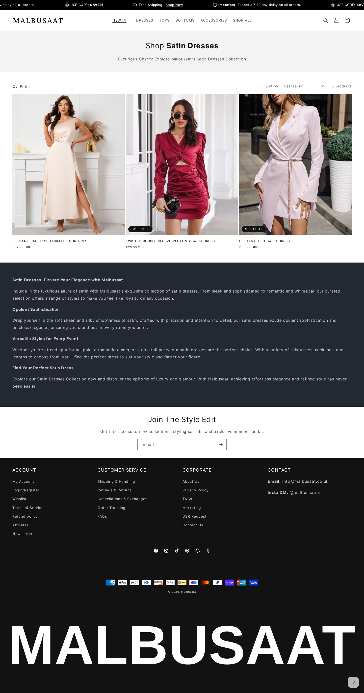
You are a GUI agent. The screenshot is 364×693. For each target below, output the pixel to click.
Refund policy (25, 516)
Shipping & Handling (116, 481)
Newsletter (22, 534)
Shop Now (164, 5)
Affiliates (20, 525)
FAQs (102, 516)
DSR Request (194, 516)
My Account (23, 481)
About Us (190, 481)
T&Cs (187, 499)
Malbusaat (188, 591)
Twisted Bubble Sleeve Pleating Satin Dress (170, 241)
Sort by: (272, 86)
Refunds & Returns (115, 490)
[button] (121, 20)
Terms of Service (28, 508)
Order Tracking (112, 508)
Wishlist (19, 499)
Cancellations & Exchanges (122, 499)
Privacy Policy (195, 490)
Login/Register (25, 490)
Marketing (191, 508)
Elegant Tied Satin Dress (264, 241)
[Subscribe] (220, 444)
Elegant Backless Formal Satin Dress (51, 241)
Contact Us (192, 525)
